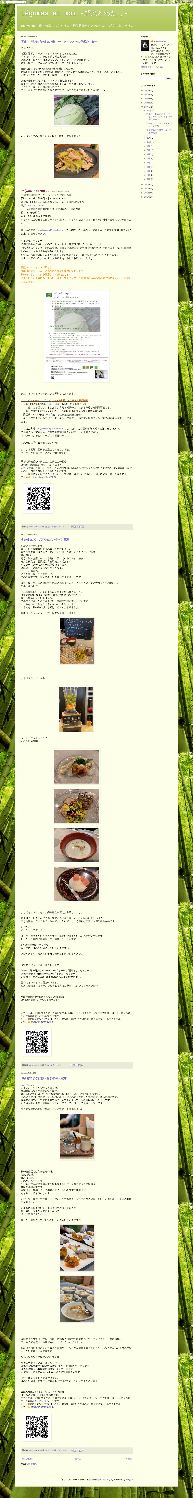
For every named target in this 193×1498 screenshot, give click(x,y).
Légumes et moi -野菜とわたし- (74, 13)
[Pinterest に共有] (83, 526)
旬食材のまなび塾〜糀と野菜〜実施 (43, 1078)
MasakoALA (160, 41)
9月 (149, 146)
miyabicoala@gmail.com (50, 230)
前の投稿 (127, 1459)
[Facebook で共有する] (80, 526)
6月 (149, 158)
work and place (36, 205)
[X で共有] (77, 526)
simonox (104, 1479)
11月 (149, 138)
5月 (149, 162)
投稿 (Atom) (31, 1464)
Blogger (129, 1479)
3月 (149, 171)
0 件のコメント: (59, 527)
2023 (146, 98)
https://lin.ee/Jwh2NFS (44, 477)
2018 (146, 192)
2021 (146, 107)
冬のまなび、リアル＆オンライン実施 (45, 539)
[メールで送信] (72, 526)
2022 (146, 102)
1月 (149, 179)
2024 (146, 94)
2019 (146, 188)
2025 (146, 90)
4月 (149, 167)
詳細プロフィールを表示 (152, 67)
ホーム (78, 1459)
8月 (149, 150)
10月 (149, 142)
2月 (149, 175)
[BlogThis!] (74, 526)
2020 (146, 184)
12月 (149, 110)
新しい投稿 (27, 1459)
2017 (146, 197)
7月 (149, 154)
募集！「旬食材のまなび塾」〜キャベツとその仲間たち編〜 (59, 41)
